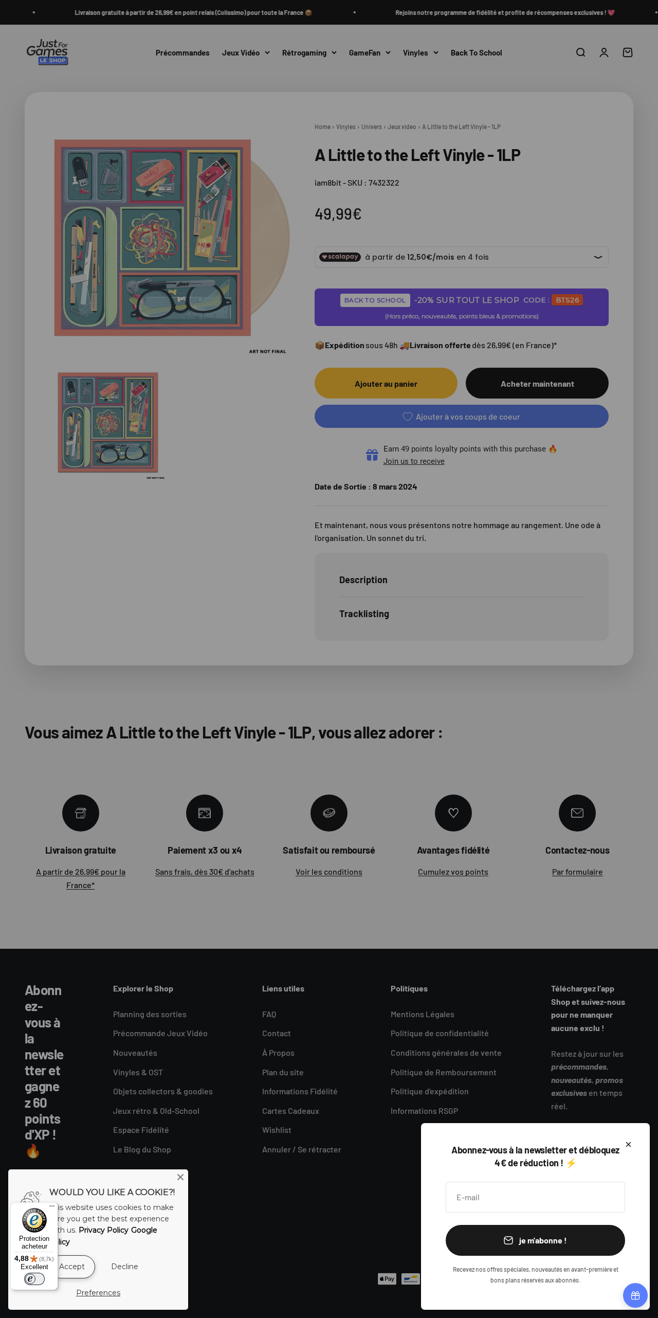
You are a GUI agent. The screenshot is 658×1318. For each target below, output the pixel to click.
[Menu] (52, 1208)
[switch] (34, 1279)
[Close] (180, 1177)
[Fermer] (628, 1144)
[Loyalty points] (635, 1295)
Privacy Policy (104, 1230)
